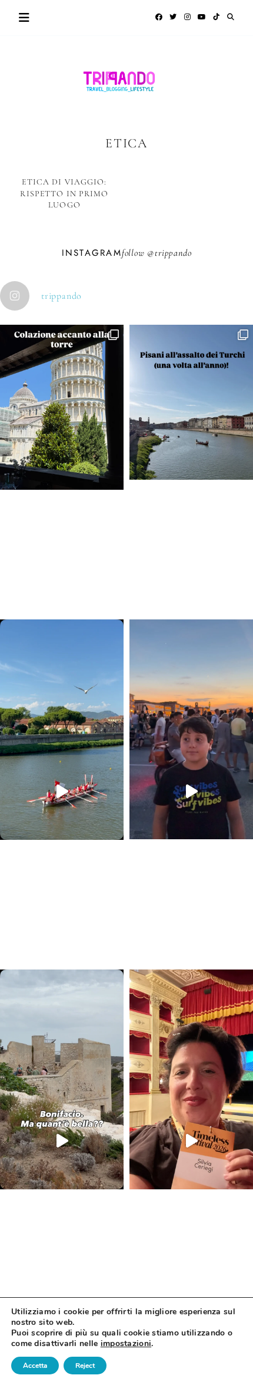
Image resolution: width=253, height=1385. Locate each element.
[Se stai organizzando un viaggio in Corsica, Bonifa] (62, 1141)
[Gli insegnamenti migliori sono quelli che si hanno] (191, 1141)
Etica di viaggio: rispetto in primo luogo (64, 193)
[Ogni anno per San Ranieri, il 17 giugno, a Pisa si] (191, 464)
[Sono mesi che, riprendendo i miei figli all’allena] (62, 791)
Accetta (35, 1365)
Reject (85, 1365)
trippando (173, 253)
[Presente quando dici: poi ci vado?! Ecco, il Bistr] (62, 469)
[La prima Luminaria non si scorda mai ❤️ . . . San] (191, 791)
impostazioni (126, 1343)
